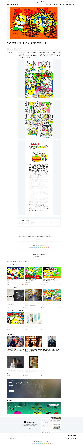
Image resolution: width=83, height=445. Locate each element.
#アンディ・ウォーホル (24, 236)
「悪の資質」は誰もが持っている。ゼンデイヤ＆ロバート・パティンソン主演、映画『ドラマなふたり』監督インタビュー (15, 371)
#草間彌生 (19, 236)
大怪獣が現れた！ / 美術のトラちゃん (31, 280)
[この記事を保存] (7, 54)
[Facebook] (13, 4)
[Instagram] (11, 4)
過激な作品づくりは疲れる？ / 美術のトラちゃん (50, 303)
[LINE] (17, 4)
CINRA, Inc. (71, 436)
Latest (47, 4)
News (50, 4)
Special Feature (68, 4)
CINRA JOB (74, 4)
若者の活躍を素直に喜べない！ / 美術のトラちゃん (51, 280)
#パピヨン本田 (34, 236)
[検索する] (66, 2)
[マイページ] (8, 1)
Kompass (14, 438)
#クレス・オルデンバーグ (49, 236)
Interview (57, 4)
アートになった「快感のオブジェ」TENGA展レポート (15, 303)
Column (61, 4)
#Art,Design (29, 236)
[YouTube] (15, 4)
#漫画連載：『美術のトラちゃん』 (41, 236)
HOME (7, 261)
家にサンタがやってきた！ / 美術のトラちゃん (14, 280)
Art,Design (10, 261)
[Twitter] (10, 4)
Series (64, 4)
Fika (11, 438)
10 (48, 247)
